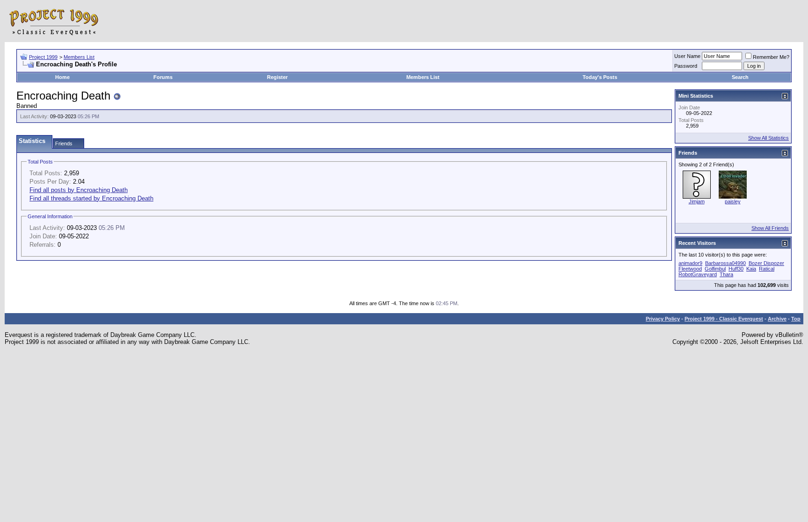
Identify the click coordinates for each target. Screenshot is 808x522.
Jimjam (697, 201)
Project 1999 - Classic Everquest (724, 319)
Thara (726, 274)
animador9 (690, 263)
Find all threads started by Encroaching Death (91, 198)
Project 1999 (43, 57)
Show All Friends (770, 228)
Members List (79, 57)
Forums (163, 77)
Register (277, 77)
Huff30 (736, 269)
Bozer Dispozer (766, 263)
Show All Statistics (768, 138)
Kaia (751, 269)
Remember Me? (771, 57)
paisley (733, 201)
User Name (687, 56)
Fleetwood (690, 269)
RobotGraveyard (697, 274)
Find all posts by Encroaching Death (78, 189)
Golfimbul (715, 269)
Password (685, 66)
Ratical (766, 269)
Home (62, 77)
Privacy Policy (663, 319)
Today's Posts (600, 77)
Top (796, 319)
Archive (777, 319)
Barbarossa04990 (725, 263)
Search (740, 77)
